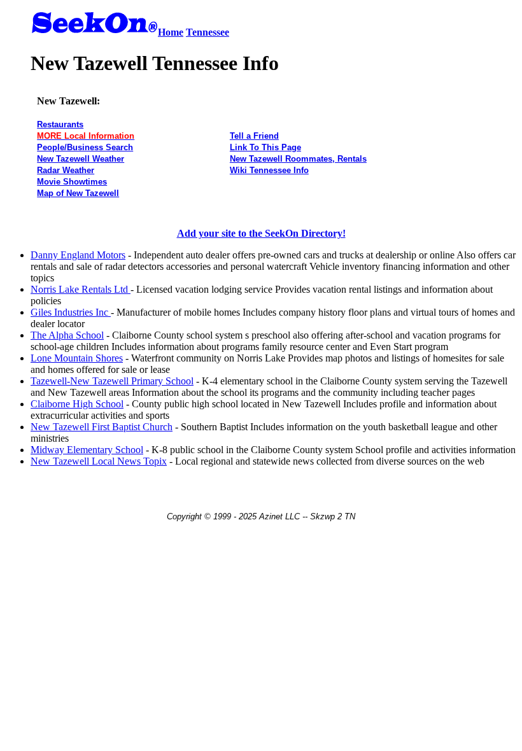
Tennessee (207, 32)
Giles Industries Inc (71, 312)
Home (170, 32)
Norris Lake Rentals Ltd (80, 289)
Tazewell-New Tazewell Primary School (112, 381)
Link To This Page (265, 147)
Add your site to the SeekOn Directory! (261, 233)
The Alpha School (67, 335)
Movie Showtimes (72, 181)
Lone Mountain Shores (77, 358)
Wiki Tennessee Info (269, 170)
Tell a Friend (254, 136)
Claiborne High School (77, 403)
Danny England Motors (78, 254)
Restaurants (60, 124)
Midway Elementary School (87, 449)
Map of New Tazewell (78, 193)
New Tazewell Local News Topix (99, 461)
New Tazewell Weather (80, 159)
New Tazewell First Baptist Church (102, 426)
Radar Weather (65, 170)
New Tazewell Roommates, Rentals (298, 159)
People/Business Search (85, 147)
